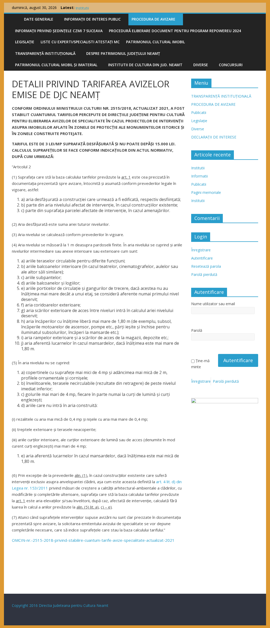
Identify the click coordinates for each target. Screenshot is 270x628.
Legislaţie (24, 41)
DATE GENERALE (38, 19)
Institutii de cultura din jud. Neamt (145, 64)
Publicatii (198, 112)
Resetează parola (206, 266)
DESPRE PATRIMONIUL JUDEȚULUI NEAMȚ (123, 53)
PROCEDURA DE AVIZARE (153, 19)
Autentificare (202, 258)
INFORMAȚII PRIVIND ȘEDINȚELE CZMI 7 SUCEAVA (59, 30)
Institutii (198, 167)
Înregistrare (201, 249)
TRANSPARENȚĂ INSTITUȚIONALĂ (45, 53)
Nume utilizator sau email (213, 303)
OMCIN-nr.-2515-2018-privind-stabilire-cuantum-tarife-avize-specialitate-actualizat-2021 (93, 540)
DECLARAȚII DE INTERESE (213, 137)
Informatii (199, 176)
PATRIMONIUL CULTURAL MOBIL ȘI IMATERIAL (56, 64)
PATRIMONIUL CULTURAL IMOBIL (155, 41)
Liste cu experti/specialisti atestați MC (80, 41)
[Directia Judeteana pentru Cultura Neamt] (16, 18)
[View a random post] (253, 19)
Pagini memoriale (90, 5)
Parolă (196, 330)
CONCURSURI (231, 64)
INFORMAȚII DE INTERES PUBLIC (92, 19)
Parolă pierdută (204, 274)
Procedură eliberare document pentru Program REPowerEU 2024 (175, 30)
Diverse (200, 64)
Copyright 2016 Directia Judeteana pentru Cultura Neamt (60, 605)
